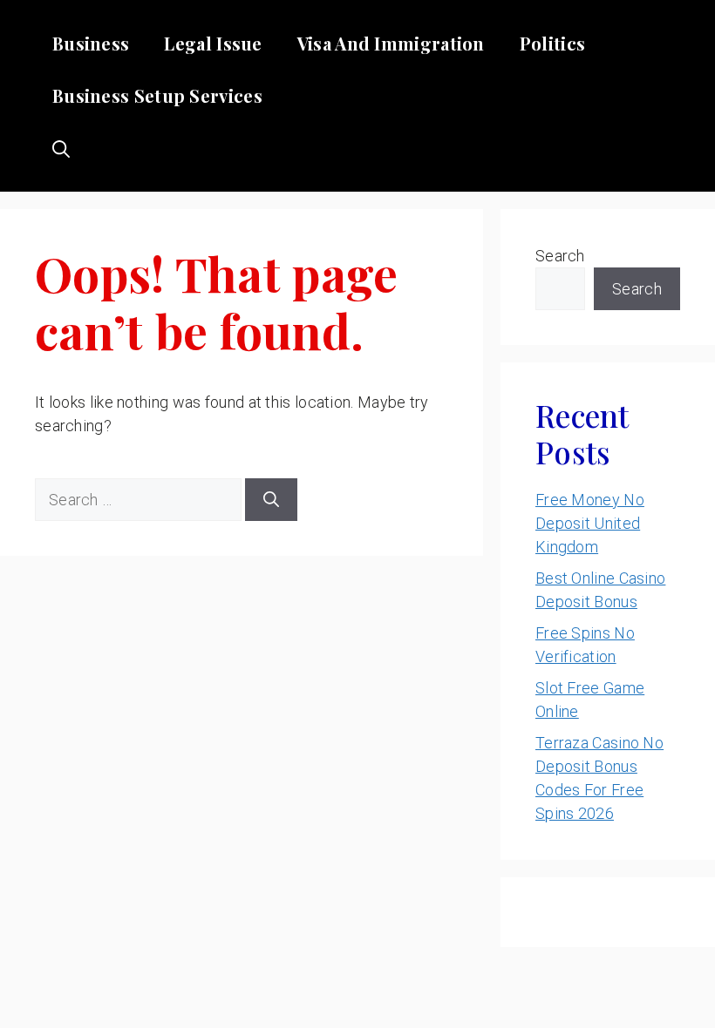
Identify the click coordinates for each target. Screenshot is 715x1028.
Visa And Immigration (391, 43)
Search (560, 256)
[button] (61, 148)
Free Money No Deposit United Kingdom (589, 523)
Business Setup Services (157, 95)
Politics (552, 43)
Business (90, 43)
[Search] (271, 499)
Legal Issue (213, 43)
